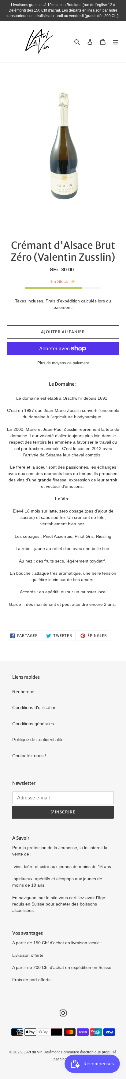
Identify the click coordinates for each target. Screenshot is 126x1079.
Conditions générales (33, 723)
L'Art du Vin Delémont (42, 1052)
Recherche (23, 691)
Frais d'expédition (63, 300)
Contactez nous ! (29, 755)
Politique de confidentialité (37, 739)
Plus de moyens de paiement (63, 363)
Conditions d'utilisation (34, 707)
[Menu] (115, 41)
